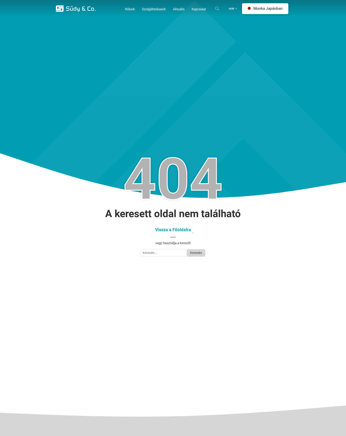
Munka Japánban (268, 8)
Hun (231, 8)
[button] (129, 9)
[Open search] (217, 8)
